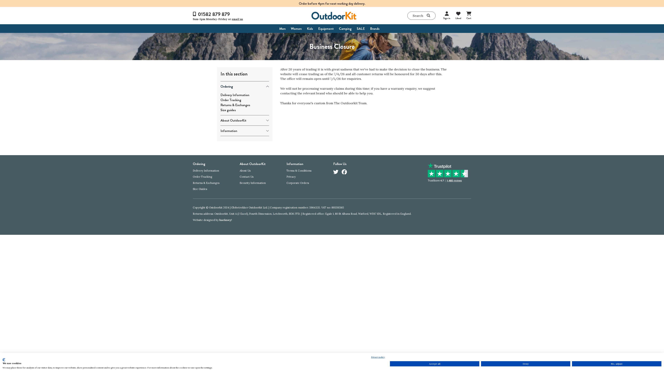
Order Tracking (230, 100)
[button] (421, 16)
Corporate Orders (298, 183)
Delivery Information (234, 94)
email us (237, 19)
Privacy (291, 176)
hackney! (225, 220)
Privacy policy (378, 357)
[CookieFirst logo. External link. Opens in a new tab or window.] (4, 359)
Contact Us (246, 176)
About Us (245, 170)
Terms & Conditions (299, 170)
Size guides (228, 110)
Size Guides (200, 189)
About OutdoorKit (233, 120)
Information (228, 130)
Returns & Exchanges (235, 105)
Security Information (253, 183)
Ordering (226, 86)
